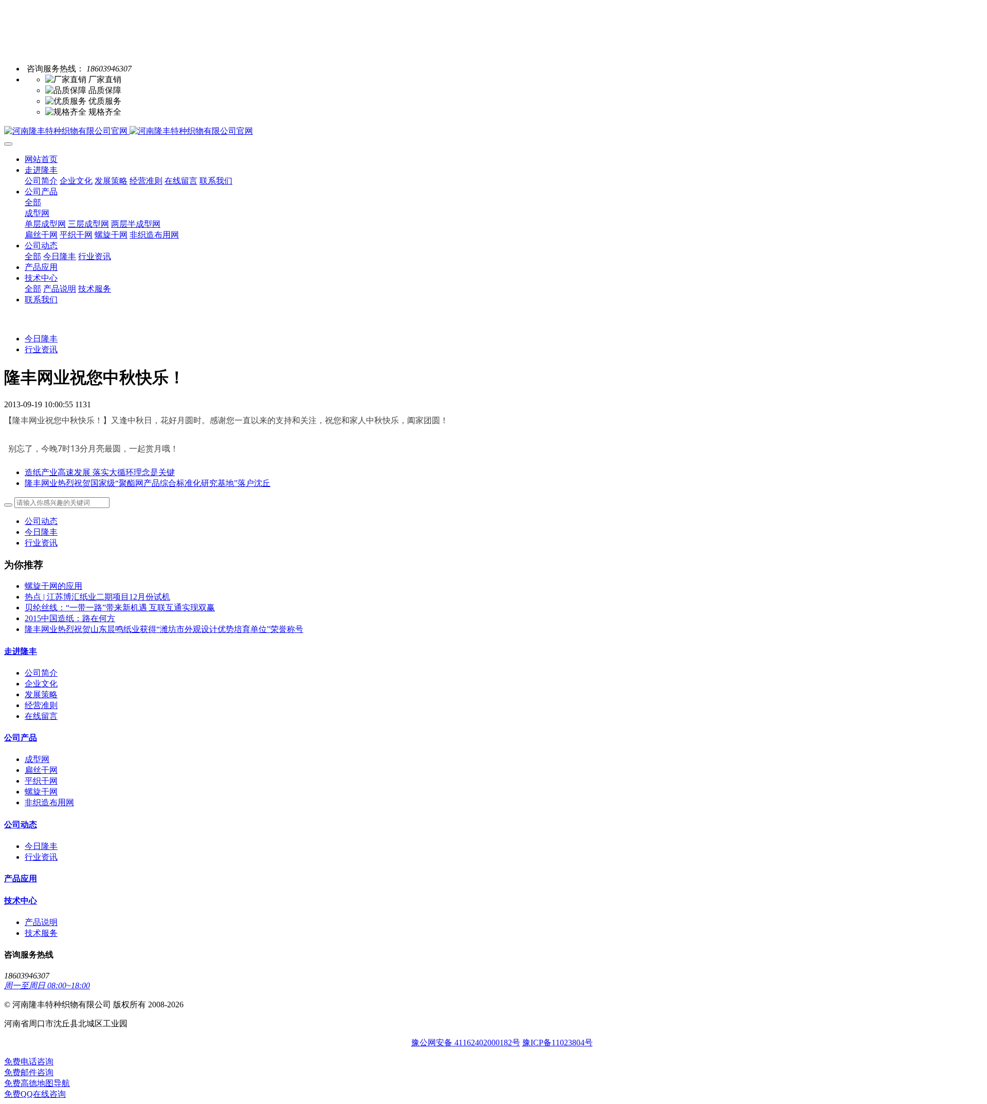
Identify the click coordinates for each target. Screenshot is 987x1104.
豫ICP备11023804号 (557, 1042)
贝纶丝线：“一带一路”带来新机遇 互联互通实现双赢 (120, 607)
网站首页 (41, 159)
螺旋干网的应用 (53, 586)
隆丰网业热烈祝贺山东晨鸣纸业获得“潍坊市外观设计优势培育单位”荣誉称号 (164, 629)
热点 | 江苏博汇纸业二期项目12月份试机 (97, 596)
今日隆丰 (41, 338)
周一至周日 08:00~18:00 (47, 985)
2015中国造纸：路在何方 (70, 618)
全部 (33, 202)
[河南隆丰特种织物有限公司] (493, 131)
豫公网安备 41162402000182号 (465, 1042)
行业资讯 (41, 349)
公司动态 (41, 521)
